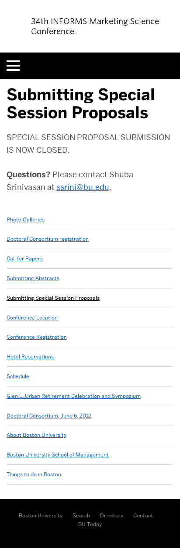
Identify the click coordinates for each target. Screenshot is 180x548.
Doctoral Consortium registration (48, 238)
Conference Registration (37, 337)
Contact (143, 515)
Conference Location (32, 317)
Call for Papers (25, 258)
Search (81, 515)
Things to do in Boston (34, 474)
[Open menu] (13, 66)
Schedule (18, 376)
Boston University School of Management (58, 454)
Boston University (40, 515)
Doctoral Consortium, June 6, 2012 (49, 415)
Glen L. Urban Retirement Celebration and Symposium (74, 396)
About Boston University (36, 435)
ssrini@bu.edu (82, 187)
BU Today (90, 524)
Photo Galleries (26, 219)
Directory (111, 515)
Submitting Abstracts (33, 278)
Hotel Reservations (30, 356)
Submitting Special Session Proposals (53, 298)
